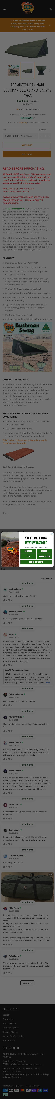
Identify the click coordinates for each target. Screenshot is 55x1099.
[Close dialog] (52, 534)
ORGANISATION (44, 556)
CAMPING (28, 551)
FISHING (44, 551)
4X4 (28, 556)
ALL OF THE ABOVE (36, 562)
